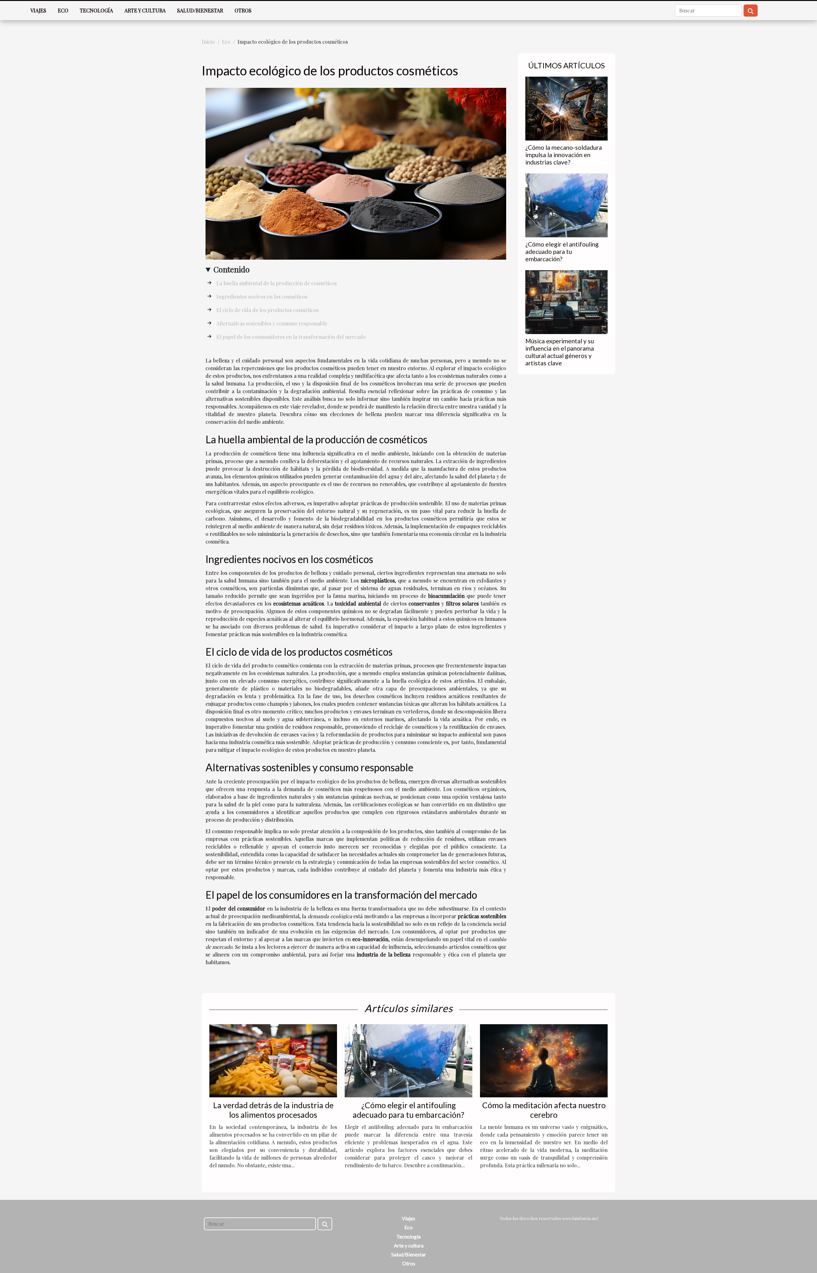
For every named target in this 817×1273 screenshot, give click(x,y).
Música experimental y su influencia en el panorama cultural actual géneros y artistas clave (559, 352)
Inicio (208, 41)
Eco (63, 10)
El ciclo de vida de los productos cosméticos (267, 310)
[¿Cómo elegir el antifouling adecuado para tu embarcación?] (566, 204)
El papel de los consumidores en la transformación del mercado (291, 336)
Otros (243, 10)
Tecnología (96, 10)
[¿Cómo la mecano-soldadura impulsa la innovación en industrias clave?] (566, 107)
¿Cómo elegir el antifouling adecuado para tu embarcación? (562, 251)
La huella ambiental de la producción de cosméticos (276, 283)
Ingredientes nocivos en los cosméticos (261, 296)
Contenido (232, 269)
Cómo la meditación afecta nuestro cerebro (544, 1109)
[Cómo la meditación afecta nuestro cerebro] (544, 1060)
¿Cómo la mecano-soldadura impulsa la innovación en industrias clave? (563, 155)
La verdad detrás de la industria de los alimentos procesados (273, 1109)
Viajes (38, 10)
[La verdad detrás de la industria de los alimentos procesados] (273, 1060)
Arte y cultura (145, 10)
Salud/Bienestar (200, 10)
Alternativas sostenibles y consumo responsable (271, 323)
